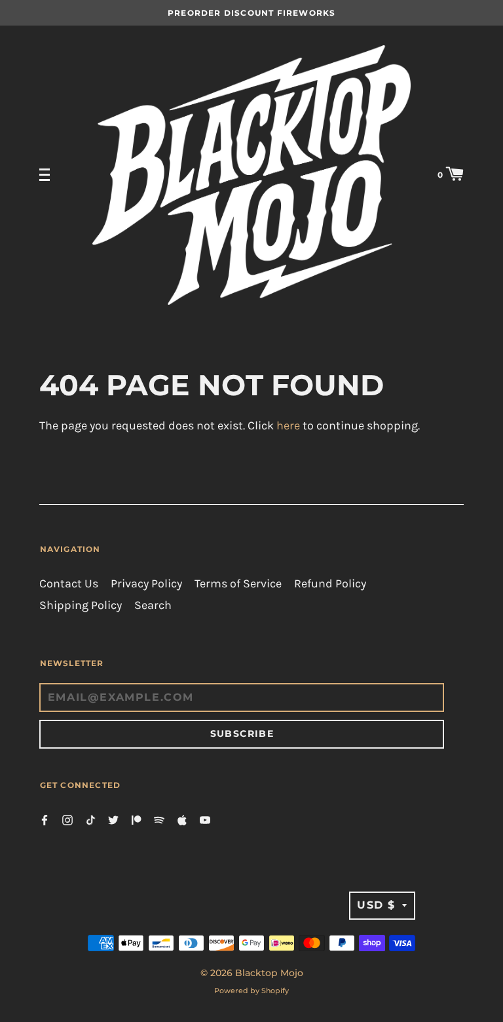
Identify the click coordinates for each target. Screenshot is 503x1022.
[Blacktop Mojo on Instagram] (67, 819)
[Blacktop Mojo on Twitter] (113, 819)
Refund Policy (330, 584)
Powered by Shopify (251, 990)
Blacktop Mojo (269, 973)
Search (153, 605)
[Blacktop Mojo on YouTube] (205, 819)
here (288, 426)
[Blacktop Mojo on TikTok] (90, 819)
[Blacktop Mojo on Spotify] (159, 819)
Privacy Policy (146, 584)
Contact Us (68, 584)
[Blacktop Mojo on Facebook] (44, 819)
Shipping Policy (80, 605)
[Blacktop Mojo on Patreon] (136, 819)
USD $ (376, 905)
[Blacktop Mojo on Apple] (182, 819)
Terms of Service (238, 584)
